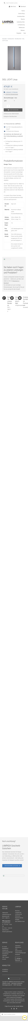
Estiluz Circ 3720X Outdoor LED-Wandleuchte (12, 798)
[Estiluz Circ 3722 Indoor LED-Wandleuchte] (14, 564)
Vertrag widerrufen (17, 959)
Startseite (4, 38)
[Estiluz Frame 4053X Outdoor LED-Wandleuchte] (14, 753)
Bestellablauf (5, 948)
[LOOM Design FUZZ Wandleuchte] (14, 659)
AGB (16, 949)
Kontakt (4, 959)
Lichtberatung (18, 914)
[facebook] (11, 1008)
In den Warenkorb (14, 109)
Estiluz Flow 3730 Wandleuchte (9, 547)
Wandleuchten (18, 38)
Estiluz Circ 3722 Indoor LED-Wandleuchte (12, 578)
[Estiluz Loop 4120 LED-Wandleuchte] (14, 596)
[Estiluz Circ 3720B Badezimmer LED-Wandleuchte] (14, 815)
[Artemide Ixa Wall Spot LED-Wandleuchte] (14, 502)
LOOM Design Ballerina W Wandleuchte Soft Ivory (13, 735)
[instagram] (14, 1008)
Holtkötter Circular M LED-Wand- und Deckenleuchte (14, 390)
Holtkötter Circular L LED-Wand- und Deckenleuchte (14, 358)
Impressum (17, 945)
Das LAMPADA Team (20, 921)
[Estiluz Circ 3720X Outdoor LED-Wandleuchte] (14, 784)
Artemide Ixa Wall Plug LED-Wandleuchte (11, 484)
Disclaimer (17, 954)
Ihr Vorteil (4, 946)
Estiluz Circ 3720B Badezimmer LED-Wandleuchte (13, 829)
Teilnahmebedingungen (20, 952)
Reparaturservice (19, 917)
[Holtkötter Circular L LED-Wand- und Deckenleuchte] (14, 344)
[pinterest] (16, 1008)
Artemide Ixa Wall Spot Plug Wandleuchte (11, 421)
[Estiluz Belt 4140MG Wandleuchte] (14, 627)
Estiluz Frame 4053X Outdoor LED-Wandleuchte (13, 767)
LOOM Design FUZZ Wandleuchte (9, 672)
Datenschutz (18, 947)
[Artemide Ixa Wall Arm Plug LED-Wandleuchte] (14, 439)
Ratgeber (17, 919)
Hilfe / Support (5, 957)
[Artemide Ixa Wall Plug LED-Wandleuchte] (14, 470)
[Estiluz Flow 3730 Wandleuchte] (14, 533)
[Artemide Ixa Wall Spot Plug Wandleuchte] (14, 407)
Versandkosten (14, 89)
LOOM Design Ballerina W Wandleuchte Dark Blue (13, 704)
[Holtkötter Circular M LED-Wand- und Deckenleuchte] (14, 376)
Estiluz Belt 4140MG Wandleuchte (10, 641)
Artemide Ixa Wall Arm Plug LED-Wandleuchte (12, 453)
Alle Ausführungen (9, 98)
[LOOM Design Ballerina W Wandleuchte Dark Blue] (14, 690)
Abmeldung (5, 971)
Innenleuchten (10, 38)
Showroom (17, 916)
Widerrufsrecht (18, 951)
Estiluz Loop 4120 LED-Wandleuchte (10, 610)
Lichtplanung (18, 912)
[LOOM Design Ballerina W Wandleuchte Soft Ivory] (14, 721)
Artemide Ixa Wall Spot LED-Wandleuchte (11, 516)
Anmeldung (5, 969)
